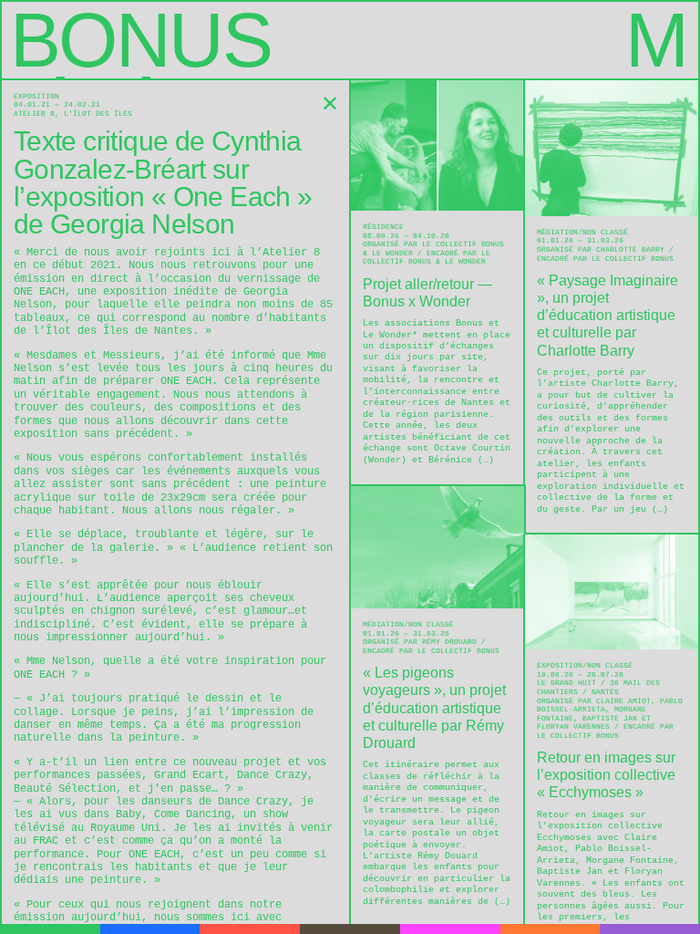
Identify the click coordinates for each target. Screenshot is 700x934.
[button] (330, 104)
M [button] (655, 40)
